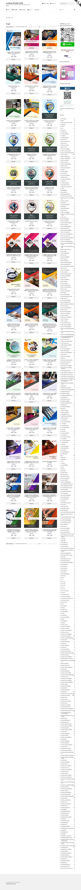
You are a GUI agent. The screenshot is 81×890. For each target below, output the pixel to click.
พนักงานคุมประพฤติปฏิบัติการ (66, 495)
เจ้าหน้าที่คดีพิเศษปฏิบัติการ (65, 811)
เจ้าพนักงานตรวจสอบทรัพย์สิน (66, 672)
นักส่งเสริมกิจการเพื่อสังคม (65, 393)
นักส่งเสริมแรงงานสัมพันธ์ (65, 401)
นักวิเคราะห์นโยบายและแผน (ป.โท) (67, 374)
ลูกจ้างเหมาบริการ (64, 602)
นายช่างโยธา (63, 444)
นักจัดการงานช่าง (64, 147)
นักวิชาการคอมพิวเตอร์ (65, 220)
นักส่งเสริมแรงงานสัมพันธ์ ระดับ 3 (66, 402)
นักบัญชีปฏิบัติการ (64, 190)
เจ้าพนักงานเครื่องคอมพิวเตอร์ (66, 794)
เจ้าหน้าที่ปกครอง (64, 824)
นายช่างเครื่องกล (64, 438)
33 (54, 26)
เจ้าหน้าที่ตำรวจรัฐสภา (64, 815)
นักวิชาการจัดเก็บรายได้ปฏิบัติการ (66, 230)
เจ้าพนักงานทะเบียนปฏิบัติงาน (66, 686)
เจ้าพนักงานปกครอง (64, 699)
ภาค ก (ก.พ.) (63, 581)
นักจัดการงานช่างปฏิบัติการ (65, 148)
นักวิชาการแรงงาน (64, 354)
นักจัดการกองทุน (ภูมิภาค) (65, 141)
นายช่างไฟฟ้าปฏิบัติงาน (65, 451)
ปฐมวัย (62, 466)
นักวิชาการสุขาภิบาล (64, 320)
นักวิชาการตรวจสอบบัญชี (65, 232)
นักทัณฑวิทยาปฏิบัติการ (65, 182)
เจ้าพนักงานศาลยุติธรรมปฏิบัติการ (66, 744)
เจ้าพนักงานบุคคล (64, 697)
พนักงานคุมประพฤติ (64, 493)
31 (49, 26)
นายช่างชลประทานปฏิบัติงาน (66, 421)
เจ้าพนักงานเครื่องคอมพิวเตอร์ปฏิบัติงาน (67, 796)
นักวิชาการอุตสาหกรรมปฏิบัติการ (66, 344)
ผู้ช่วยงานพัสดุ (63, 470)
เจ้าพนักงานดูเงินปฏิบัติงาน (65, 670)
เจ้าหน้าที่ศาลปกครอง (64, 847)
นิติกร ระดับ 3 (63, 457)
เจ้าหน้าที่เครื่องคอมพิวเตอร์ (65, 864)
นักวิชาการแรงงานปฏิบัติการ (65, 356)
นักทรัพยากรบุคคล (64, 177)
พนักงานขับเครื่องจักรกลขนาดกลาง (67, 483)
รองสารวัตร (63, 592)
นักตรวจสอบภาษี (64, 173)
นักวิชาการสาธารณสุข (64, 315)
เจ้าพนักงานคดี (63, 643)
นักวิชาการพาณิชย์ (64, 271)
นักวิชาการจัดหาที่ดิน (64, 224)
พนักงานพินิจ (63, 540)
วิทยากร (62, 603)
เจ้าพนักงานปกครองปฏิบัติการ (66, 701)
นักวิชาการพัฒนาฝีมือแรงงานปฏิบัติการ (67, 266)
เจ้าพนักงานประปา (64, 702)
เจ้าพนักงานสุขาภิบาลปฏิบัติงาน (66, 775)
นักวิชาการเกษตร (64, 346)
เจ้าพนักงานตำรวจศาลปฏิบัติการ (66, 678)
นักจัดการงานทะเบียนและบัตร (66, 150)
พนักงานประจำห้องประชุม (65, 532)
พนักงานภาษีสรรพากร (64, 546)
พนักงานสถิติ (63, 556)
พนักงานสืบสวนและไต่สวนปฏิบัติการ (67, 562)
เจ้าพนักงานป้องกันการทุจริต (65, 706)
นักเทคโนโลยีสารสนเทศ (65, 414)
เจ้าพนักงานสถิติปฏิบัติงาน (65, 762)
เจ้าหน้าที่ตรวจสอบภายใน (65, 813)
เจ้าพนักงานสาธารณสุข (65, 767)
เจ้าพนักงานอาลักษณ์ (64, 790)
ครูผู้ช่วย (62, 120)
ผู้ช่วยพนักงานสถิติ (64, 472)
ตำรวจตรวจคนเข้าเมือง (65, 133)
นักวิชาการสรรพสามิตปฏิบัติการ (66, 307)
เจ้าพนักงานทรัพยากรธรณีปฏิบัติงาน (67, 682)
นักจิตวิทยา (63, 169)
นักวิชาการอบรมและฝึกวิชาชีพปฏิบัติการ (67, 334)
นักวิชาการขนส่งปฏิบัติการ (65, 212)
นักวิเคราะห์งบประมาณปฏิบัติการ (66, 365)
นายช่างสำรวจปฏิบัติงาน (65, 433)
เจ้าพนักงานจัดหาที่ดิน (64, 663)
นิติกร (62, 455)
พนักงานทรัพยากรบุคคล (65, 497)
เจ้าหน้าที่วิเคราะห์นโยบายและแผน (66, 837)
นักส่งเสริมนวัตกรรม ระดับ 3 (65, 399)
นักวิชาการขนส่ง (63, 210)
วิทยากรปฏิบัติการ (64, 605)
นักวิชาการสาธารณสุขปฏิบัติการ (66, 317)
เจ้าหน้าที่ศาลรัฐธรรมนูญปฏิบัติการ (66, 856)
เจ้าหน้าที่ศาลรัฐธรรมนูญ (65, 854)
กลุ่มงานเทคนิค (63, 118)
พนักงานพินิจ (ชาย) (64, 542)
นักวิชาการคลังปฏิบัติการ (65, 218)
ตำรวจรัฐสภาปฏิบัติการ (65, 137)
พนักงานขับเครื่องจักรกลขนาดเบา (66, 487)
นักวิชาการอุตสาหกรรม (65, 343)
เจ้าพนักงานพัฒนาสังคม (65, 727)
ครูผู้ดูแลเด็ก (63, 124)
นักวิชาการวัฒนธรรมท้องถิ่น (65, 285)
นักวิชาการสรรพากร (64, 309)
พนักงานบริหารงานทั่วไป (65, 508)
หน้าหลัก (8, 17)
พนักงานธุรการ (63, 500)
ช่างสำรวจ (63, 126)
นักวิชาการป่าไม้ (63, 254)
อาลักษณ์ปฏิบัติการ (64, 620)
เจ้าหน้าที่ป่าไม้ (63, 830)
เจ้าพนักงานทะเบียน (64, 684)
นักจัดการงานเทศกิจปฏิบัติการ (66, 163)
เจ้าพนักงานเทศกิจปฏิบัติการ (65, 799)
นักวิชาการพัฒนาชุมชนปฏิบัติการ (66, 262)
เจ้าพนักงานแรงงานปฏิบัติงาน (66, 803)
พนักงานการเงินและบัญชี (65, 478)
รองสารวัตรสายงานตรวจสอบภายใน (67, 598)
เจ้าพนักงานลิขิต (63, 739)
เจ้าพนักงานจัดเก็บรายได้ (65, 665)
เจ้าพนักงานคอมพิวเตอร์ (65, 649)
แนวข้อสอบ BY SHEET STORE (14, 3)
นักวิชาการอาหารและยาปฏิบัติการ (66, 341)
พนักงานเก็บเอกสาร (64, 568)
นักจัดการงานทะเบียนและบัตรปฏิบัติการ (67, 152)
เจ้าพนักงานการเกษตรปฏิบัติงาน (66, 634)
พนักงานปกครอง (64, 526)
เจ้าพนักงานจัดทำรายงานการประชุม (67, 658)
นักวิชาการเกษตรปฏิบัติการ (65, 348)
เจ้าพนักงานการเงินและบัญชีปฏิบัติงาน (67, 637)
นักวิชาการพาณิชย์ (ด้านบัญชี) (66, 273)
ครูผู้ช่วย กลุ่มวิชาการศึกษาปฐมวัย (66, 122)
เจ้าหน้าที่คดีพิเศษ (64, 809)
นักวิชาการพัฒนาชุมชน (65, 260)
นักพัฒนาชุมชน (63, 202)
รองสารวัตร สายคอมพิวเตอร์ (65, 596)
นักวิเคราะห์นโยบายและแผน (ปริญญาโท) (67, 376)
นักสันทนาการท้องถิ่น (64, 410)
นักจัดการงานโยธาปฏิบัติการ (65, 167)
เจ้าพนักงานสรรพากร (64, 763)
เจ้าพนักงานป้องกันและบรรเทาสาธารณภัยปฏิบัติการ (66, 713)
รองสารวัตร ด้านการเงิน (65, 594)
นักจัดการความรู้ (63, 143)
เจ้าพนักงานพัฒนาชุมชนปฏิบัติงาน (66, 725)
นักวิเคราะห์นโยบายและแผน (65, 370)
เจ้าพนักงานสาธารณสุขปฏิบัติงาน (66, 769)
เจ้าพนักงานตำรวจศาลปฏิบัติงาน (66, 680)
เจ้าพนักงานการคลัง (64, 624)
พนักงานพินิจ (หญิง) (64, 544)
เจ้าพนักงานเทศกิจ (64, 798)
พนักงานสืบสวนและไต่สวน (65, 560)
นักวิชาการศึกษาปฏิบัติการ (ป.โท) (66, 296)
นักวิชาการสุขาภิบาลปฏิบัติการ (66, 324)
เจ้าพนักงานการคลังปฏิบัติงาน (66, 626)
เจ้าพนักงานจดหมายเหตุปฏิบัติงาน (66, 656)
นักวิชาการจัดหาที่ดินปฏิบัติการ (66, 226)
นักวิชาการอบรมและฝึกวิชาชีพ (66, 326)
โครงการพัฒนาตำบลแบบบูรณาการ (67, 868)
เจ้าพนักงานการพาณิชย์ (65, 628)
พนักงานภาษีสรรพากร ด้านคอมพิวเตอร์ (67, 548)
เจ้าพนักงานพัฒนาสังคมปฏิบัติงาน (66, 729)
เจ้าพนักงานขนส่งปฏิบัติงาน (65, 641)
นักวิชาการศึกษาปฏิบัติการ (65, 294)
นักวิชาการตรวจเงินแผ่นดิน (65, 239)
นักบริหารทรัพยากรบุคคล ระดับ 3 (66, 186)
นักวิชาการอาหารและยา (65, 339)
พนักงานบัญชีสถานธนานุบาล (66, 522)
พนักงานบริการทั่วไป (64, 506)
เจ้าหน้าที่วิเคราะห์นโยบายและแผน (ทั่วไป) (68, 845)
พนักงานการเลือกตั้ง (64, 480)
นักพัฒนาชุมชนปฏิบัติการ (65, 204)
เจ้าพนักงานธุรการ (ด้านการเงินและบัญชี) (67, 693)
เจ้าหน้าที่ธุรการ (63, 818)
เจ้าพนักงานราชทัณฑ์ (64, 735)
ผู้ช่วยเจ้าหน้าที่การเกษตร (65, 476)
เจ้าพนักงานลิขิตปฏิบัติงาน (65, 740)
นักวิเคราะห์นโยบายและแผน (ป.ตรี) (67, 372)
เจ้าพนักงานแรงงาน (64, 801)
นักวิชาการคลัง (63, 217)
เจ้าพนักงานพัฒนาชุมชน (65, 722)
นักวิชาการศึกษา (64, 292)
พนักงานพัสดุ (63, 538)
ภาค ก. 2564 (63, 585)
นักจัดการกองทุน (64, 139)
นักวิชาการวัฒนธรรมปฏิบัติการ (66, 287)
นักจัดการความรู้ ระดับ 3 (65, 145)
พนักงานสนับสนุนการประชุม (65, 558)
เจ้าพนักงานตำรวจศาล (64, 676)
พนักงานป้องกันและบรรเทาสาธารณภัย (67, 533)
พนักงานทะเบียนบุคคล (65, 498)
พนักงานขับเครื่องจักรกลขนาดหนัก (66, 485)
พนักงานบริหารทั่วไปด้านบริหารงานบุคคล (68, 516)
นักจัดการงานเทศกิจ (64, 162)
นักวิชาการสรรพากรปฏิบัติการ (66, 311)
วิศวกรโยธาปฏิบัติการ (64, 611)
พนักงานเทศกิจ (63, 571)
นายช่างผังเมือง (63, 423)
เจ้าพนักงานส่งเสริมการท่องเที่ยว (66, 750)
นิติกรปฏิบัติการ (63, 459)
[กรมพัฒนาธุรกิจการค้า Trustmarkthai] (67, 56)
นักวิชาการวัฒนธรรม (64, 283)
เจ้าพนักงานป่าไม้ (64, 718)
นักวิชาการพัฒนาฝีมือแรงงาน (66, 264)
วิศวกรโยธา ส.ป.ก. (64, 609)
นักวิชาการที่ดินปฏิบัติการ (65, 253)
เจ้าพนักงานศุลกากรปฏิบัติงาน (66, 748)
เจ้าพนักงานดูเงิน (64, 669)
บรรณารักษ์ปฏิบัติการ (64, 465)
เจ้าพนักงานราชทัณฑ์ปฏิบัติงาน (66, 737)
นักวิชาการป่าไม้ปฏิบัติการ (65, 256)
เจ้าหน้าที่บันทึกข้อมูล (64, 822)
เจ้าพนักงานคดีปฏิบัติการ (65, 645)
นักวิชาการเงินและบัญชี (65, 350)
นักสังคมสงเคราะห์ (64, 404)
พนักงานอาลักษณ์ (64, 566)
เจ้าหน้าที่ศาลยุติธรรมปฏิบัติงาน (66, 853)
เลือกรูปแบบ (14, 59)
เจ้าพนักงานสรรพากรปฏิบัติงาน (66, 765)
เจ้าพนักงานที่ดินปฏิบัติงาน (65, 689)
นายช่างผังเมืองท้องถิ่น (64, 425)
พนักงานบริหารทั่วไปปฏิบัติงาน (66, 520)
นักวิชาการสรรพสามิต (64, 305)
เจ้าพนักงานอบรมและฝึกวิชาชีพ (66, 777)
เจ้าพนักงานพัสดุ (64, 731)
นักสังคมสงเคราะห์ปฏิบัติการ (65, 406)
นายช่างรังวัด (63, 429)
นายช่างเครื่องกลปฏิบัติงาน (65, 440)
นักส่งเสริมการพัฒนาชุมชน (65, 391)
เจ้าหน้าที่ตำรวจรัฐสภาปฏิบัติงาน (66, 816)
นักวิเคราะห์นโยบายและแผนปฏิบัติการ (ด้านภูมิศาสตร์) (66, 380)
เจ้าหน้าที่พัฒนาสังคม (64, 831)
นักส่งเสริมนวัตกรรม (64, 397)
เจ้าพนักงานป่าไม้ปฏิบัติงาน (65, 720)
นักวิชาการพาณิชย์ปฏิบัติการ (66, 275)
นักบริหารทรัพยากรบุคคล (65, 184)
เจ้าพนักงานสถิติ (63, 760)
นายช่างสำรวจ (63, 431)
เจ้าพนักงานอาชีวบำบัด (65, 786)
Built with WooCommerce (11, 883)
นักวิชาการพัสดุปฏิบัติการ (65, 270)
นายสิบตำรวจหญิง (64, 453)
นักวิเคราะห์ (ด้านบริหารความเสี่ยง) (66, 360)
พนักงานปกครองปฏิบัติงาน (65, 528)
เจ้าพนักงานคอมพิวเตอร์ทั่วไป (66, 651)
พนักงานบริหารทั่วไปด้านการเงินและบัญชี (68, 512)
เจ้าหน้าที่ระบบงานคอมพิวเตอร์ (66, 835)
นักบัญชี (62, 188)
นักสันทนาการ (63, 408)
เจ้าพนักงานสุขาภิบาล (64, 773)
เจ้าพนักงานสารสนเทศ (64, 771)
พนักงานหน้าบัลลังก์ (64, 564)
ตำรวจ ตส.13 (63, 130)
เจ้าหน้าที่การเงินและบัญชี (65, 807)
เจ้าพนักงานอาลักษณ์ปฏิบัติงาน (66, 792)
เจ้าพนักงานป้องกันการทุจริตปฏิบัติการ (67, 708)
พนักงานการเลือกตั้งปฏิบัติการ (66, 481)
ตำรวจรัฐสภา (63, 135)
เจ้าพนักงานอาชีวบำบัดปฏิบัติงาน (66, 788)
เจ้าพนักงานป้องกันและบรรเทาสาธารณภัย (68, 710)
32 (51, 26)
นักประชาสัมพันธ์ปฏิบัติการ (65, 194)
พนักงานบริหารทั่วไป (64, 510)
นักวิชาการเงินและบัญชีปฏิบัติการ (66, 352)
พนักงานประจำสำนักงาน (65, 530)
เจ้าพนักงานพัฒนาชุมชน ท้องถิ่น (66, 723)
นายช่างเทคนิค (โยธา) (64, 442)
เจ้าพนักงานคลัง (63, 647)
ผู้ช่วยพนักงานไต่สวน (64, 474)
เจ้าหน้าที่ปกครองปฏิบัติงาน (65, 826)
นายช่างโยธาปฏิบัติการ (65, 446)
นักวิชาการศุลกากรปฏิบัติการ (66, 300)
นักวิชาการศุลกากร (64, 298)
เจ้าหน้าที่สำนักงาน (64, 862)
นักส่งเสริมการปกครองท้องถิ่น (66, 387)
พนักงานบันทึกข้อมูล (64, 524)
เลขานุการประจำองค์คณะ (65, 866)
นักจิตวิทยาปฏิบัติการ (64, 171)
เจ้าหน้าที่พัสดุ (63, 833)
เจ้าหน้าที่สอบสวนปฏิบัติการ (65, 860)
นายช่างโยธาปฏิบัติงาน (65, 448)
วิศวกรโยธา (63, 607)
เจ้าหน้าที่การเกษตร (64, 805)
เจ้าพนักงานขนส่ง (64, 639)
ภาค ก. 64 (62, 587)
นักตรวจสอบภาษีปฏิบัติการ (65, 175)
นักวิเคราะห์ (63, 358)
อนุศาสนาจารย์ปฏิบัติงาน (65, 617)
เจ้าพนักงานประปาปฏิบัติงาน (66, 704)
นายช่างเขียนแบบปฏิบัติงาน (65, 436)
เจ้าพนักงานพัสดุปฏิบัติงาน (65, 733)
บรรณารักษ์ (63, 463)
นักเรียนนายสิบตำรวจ (64, 417)
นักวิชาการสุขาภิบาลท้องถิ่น (65, 322)
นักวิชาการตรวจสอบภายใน (65, 235)
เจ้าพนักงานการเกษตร (64, 632)
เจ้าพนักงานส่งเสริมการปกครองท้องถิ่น (67, 755)
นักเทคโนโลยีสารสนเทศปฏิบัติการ (66, 416)
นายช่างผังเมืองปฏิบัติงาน (65, 427)
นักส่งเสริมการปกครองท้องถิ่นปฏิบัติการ (67, 389)
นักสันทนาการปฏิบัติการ (65, 412)
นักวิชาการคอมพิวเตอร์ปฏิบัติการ (66, 222)
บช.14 (62, 461)
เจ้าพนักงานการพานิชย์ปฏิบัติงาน (66, 630)
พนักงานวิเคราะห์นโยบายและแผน (66, 554)
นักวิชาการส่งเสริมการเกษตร (65, 302)
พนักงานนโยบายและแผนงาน (66, 502)
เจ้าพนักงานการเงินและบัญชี (65, 635)
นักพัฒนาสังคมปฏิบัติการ (65, 208)
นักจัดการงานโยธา (64, 165)
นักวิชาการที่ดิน (63, 251)
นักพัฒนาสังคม (63, 206)
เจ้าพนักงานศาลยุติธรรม (65, 742)
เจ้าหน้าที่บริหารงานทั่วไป (65, 820)
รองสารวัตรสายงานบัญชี (65, 600)
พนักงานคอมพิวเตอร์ (64, 489)
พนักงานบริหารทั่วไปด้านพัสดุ (66, 518)
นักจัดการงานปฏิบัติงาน (65, 160)
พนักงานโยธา (63, 575)
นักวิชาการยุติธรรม (64, 281)
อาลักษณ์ (62, 619)
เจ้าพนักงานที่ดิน (64, 687)
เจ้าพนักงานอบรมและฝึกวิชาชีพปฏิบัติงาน (68, 784)
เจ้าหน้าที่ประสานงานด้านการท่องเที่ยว (67, 828)
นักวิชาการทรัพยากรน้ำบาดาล (66, 249)
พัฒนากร (62, 577)
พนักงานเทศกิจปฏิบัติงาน (65, 573)
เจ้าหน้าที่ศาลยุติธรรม (64, 851)
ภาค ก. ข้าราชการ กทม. (65, 590)
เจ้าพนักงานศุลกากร (64, 746)
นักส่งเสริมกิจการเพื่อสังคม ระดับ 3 (66, 395)
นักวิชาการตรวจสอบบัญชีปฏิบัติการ (67, 233)
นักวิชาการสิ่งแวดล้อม (64, 319)
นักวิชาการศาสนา (64, 288)
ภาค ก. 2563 (63, 583)
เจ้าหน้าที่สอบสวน (64, 858)
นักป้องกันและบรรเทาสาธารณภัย (66, 195)
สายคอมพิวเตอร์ (64, 615)
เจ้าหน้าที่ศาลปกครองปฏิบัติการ (66, 849)
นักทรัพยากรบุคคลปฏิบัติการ (66, 179)
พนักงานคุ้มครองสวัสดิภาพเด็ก (66, 491)
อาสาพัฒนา (63, 622)
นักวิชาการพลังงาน (64, 258)
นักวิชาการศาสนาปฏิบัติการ (65, 290)
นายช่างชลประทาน (64, 419)
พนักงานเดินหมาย (64, 570)
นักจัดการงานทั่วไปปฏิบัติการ (66, 158)
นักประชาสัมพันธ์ (64, 192)
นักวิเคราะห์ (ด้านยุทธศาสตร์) (66, 361)
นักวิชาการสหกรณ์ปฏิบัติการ (65, 313)
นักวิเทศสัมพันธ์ (63, 385)
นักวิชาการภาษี (63, 277)
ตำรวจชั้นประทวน (64, 131)
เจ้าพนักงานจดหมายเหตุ (65, 654)
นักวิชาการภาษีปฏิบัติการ (65, 279)
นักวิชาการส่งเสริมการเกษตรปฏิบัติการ (67, 303)
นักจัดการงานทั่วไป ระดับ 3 (65, 156)
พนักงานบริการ (63, 504)
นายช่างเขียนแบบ (64, 434)
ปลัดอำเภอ (63, 468)
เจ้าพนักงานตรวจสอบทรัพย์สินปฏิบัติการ (67, 674)
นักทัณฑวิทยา (63, 180)
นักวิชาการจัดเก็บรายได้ (65, 228)
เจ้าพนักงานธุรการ (64, 691)
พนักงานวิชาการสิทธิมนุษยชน (66, 553)
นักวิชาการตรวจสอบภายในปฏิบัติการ (67, 237)
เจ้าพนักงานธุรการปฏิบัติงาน (65, 695)
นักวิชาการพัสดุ (63, 268)
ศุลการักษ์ (62, 613)
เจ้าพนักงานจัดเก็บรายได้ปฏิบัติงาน (67, 667)
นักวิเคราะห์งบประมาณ (65, 363)
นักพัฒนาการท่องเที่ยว (65, 200)
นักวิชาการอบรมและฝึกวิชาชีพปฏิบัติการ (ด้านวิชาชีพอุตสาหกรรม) (67, 337)
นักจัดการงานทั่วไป (64, 154)
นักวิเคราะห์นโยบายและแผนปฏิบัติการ (67, 378)
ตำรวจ (62, 128)
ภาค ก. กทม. (63, 588)
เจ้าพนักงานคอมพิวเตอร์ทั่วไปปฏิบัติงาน (67, 652)
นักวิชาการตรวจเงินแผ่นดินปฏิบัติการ (67, 241)
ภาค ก (62, 579)
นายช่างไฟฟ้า (63, 449)
